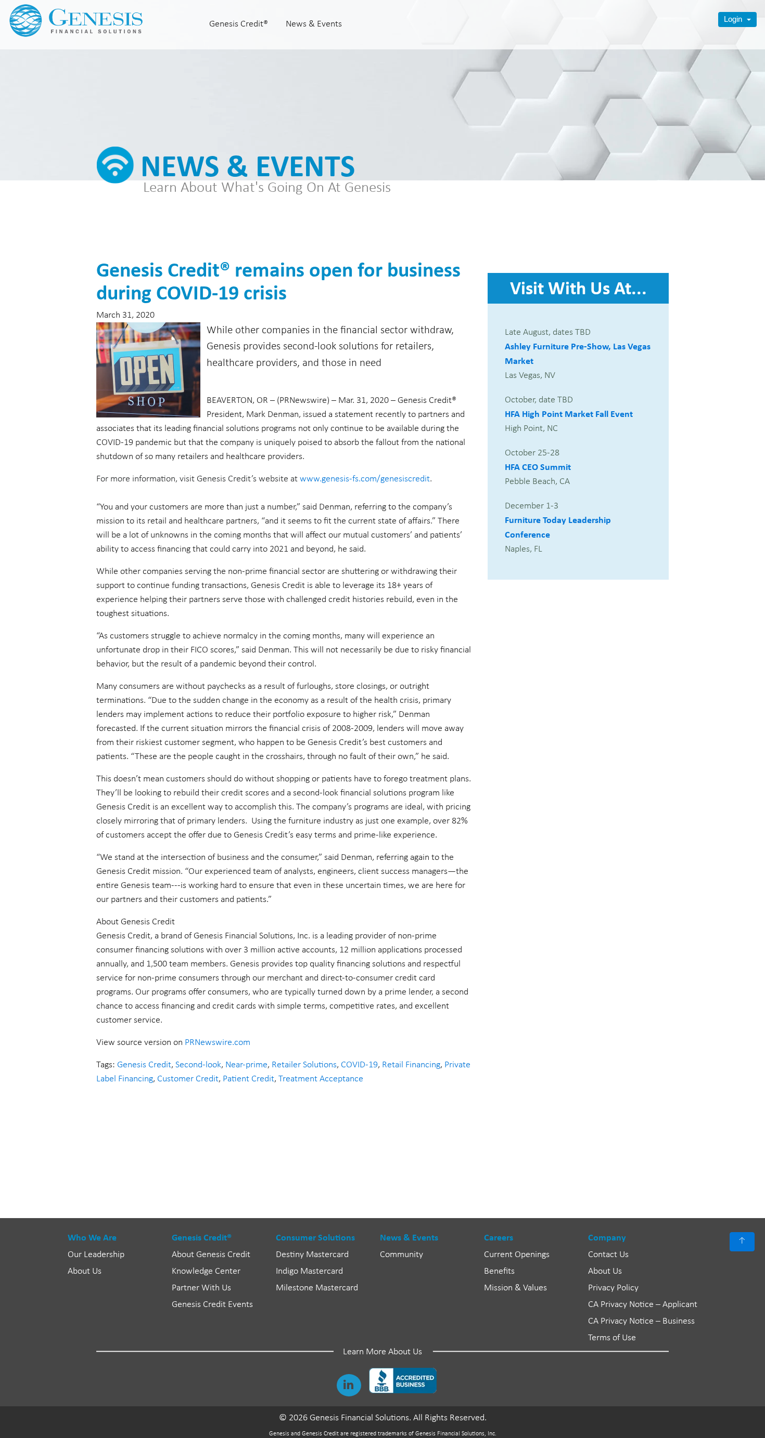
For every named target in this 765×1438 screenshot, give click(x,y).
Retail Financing (411, 1065)
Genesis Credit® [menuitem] (238, 24)
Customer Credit (188, 1079)
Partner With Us (201, 1288)
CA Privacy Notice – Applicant (642, 1305)
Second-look (198, 1065)
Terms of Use (612, 1338)
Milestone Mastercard (317, 1288)
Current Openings (517, 1255)
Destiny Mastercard (312, 1255)
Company (607, 1237)
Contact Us (608, 1255)
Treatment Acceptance (320, 1079)
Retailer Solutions (304, 1065)
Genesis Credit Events (212, 1305)
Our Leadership (96, 1255)
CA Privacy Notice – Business (641, 1321)
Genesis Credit (144, 1065)
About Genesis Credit (211, 1255)
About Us (84, 1271)
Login (734, 19)
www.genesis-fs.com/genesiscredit (365, 479)
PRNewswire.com (217, 1043)
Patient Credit (248, 1079)
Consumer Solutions (315, 1237)
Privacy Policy (613, 1288)
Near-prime (246, 1065)
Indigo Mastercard (309, 1271)
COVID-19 (359, 1065)
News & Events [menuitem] (314, 24)
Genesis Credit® (202, 1237)
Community (401, 1255)
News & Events (409, 1237)
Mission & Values (515, 1288)
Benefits (499, 1271)
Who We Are (92, 1237)
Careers (498, 1237)
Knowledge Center (206, 1271)
